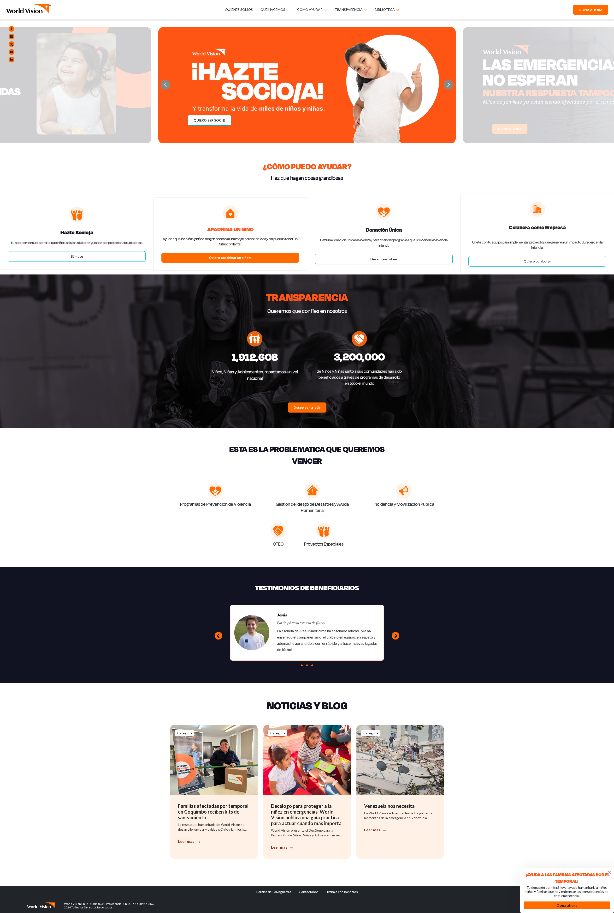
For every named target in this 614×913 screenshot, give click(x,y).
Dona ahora (567, 905)
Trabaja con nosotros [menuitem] (342, 892)
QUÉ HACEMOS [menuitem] (272, 10)
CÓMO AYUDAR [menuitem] (310, 10)
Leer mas (186, 841)
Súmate (77, 256)
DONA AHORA (590, 10)
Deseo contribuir (383, 259)
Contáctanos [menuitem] (309, 892)
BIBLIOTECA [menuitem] (385, 10)
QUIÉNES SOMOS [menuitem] (239, 10)
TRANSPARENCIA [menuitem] (349, 10)
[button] (448, 85)
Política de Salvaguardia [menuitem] (273, 892)
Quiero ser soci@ (209, 120)
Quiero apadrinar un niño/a (230, 258)
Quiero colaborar (537, 261)
